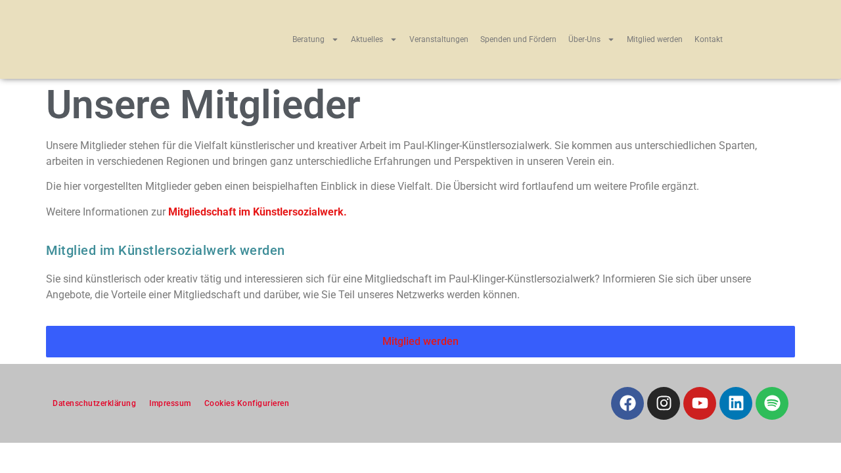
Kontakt (708, 39)
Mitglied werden (655, 39)
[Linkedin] (735, 403)
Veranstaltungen (438, 39)
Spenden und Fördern (518, 39)
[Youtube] (699, 403)
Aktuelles (367, 39)
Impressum (170, 403)
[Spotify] (772, 403)
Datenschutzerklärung (94, 403)
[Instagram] (663, 403)
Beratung (308, 39)
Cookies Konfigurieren (247, 403)
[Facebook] (627, 403)
